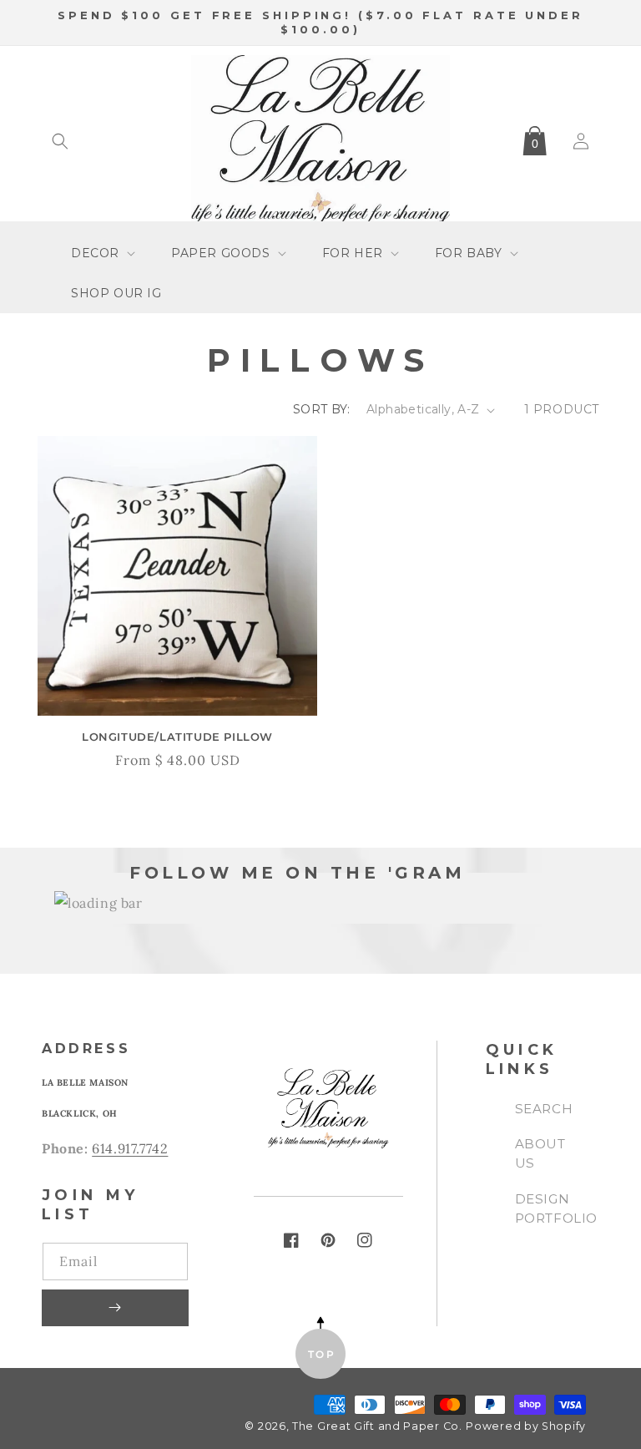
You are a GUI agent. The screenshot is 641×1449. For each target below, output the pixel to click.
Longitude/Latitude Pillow (177, 736)
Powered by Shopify (526, 1426)
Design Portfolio (556, 1208)
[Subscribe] (115, 1307)
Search (544, 1109)
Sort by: (321, 409)
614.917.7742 (130, 1148)
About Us (540, 1153)
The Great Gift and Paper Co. (377, 1426)
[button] (60, 141)
